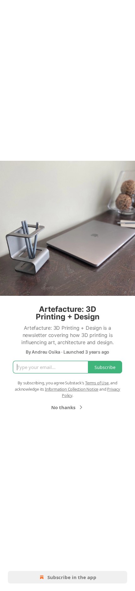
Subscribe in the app (71, 577)
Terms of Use (97, 383)
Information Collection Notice (71, 389)
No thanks (63, 407)
